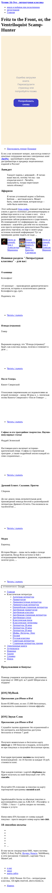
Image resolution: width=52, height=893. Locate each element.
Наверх (10, 885)
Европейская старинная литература (30, 607)
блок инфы (23, 209)
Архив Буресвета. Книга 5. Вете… (30, 243)
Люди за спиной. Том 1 (11, 242)
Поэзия (16, 635)
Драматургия (19, 599)
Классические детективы (25, 622)
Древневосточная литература (27, 602)
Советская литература (23, 640)
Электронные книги (17, 646)
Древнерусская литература (26, 604)
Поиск (10, 659)
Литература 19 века (22, 628)
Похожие (31, 149)
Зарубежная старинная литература (30, 615)
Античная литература (23, 597)
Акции (10, 653)
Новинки (11, 651)
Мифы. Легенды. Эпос (24, 633)
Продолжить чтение (17, 149)
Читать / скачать (15, 315)
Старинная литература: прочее (28, 643)
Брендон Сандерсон (30, 251)
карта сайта (12, 873)
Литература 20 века (22, 630)
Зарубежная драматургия (25, 610)
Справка (11, 656)
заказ (9, 871)
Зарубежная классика (23, 612)
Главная (11, 592)
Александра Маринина (13, 248)
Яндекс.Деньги (29, 853)
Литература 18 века (22, 625)
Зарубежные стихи (22, 617)
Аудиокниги (13, 648)
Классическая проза (22, 620)
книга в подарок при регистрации (23, 7)
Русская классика (21, 638)
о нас (9, 868)
